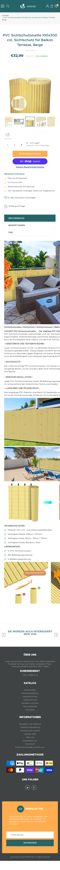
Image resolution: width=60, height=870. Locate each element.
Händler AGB (30, 734)
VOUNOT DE (29, 857)
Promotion (30, 710)
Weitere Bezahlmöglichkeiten (30, 167)
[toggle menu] (2, 6)
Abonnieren (30, 843)
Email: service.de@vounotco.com (30, 747)
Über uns (30, 737)
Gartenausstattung (30, 693)
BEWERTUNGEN (17, 225)
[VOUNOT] (7, 136)
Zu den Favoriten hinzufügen (21, 198)
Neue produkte (30, 706)
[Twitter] (27, 787)
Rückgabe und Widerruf (30, 724)
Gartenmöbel (30, 690)
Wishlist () (57, 5)
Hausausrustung (30, 696)
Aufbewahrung (30, 700)
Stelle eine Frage (17, 206)
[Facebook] (34, 787)
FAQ (11, 232)
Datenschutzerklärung (30, 727)
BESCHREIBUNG (16, 218)
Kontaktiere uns (30, 741)
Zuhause (5, 15)
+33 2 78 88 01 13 (30, 675)
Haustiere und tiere (30, 703)
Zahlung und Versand (30, 731)
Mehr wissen (43, 666)
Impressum (30, 744)
